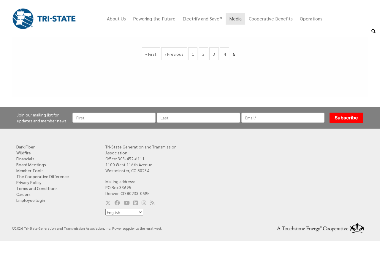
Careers (23, 194)
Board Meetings (31, 164)
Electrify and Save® (202, 18)
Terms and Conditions (37, 188)
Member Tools (30, 170)
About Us (116, 18)
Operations (311, 18)
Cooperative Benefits (271, 18)
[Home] (44, 14)
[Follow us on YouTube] (127, 202)
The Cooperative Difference (42, 176)
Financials (25, 158)
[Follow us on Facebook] (117, 202)
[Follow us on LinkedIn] (135, 202)
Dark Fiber (25, 146)
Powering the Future (154, 18)
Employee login (30, 200)
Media (235, 18)
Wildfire (23, 152)
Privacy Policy (29, 182)
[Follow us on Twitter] (108, 202)
